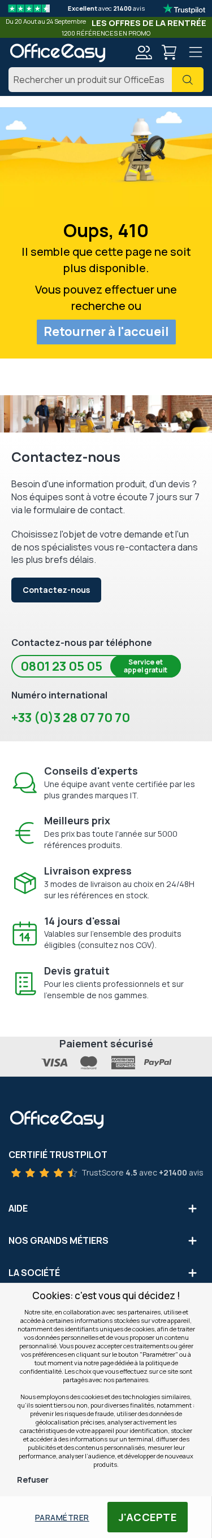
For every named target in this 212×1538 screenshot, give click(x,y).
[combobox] (106, 79)
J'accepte (148, 1517)
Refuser (33, 1479)
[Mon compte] (143, 53)
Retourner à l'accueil (106, 331)
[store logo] (57, 52)
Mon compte (143, 52)
